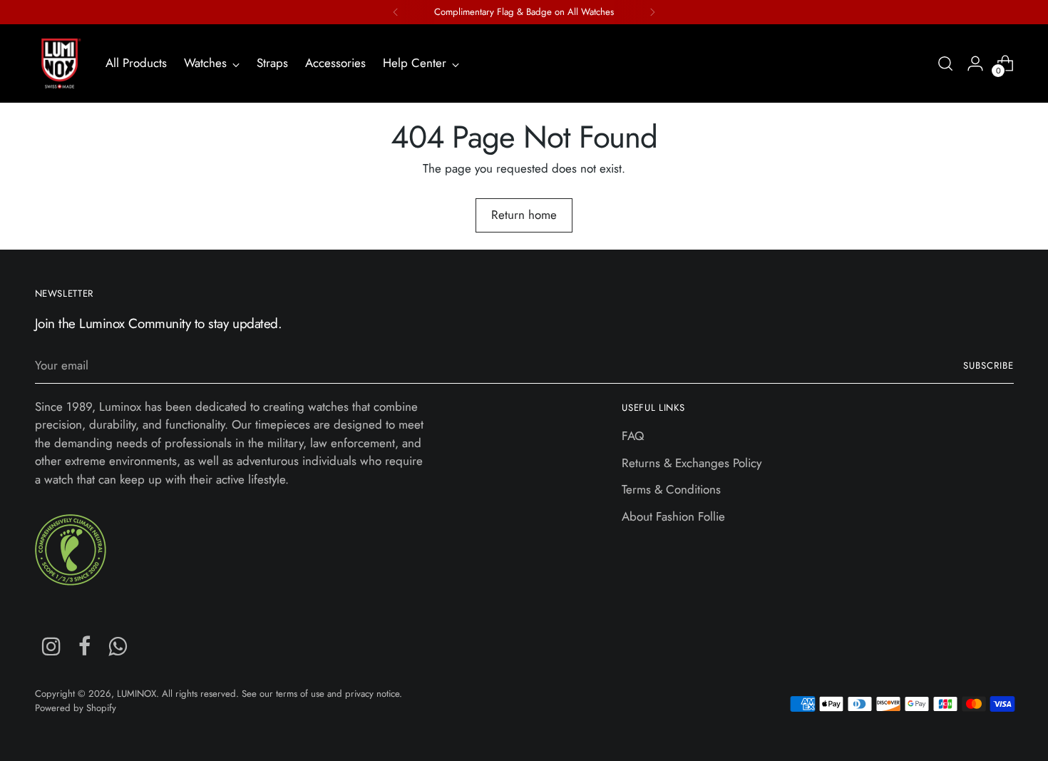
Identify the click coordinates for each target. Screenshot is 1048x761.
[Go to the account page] (975, 63)
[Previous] (395, 12)
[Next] (652, 12)
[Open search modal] (945, 63)
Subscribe (988, 365)
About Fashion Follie (673, 516)
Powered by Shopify (75, 708)
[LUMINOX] (60, 63)
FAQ (633, 435)
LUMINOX (136, 693)
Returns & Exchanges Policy (691, 462)
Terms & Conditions (671, 489)
